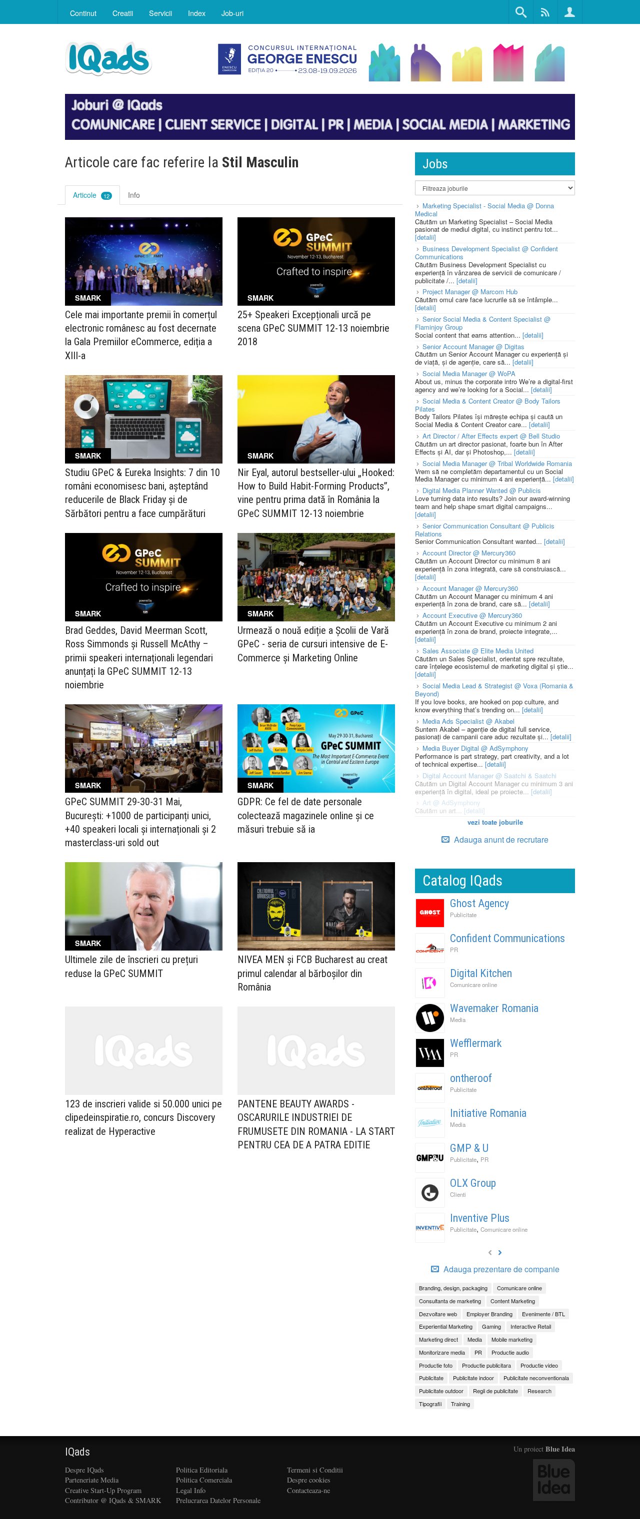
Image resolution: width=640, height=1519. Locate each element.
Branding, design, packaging (453, 1288)
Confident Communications (507, 938)
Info (134, 195)
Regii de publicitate (495, 1391)
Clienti (458, 1194)
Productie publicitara (486, 1365)
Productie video (539, 1365)
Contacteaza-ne (308, 1490)
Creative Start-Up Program (103, 1490)
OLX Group (473, 1183)
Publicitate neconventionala (536, 1378)
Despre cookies (308, 1480)
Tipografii (430, 1404)
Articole (91, 195)
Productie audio (510, 1352)
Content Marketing (512, 1301)
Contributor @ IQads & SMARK (113, 1500)
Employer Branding (489, 1314)
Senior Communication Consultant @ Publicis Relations (484, 529)
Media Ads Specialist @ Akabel (468, 721)
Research (540, 1391)
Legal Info (191, 1490)
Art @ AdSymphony (451, 802)
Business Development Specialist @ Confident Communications (486, 252)
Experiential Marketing (445, 1326)
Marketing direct (438, 1339)
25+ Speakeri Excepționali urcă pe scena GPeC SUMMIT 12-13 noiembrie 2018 (314, 328)
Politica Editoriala (202, 1470)
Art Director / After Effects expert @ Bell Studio (491, 436)
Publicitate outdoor (441, 1391)
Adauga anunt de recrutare (500, 839)
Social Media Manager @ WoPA (469, 373)
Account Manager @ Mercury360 (470, 588)
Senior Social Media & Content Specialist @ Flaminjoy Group (482, 323)
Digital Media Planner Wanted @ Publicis (481, 490)
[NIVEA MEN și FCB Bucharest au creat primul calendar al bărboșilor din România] (316, 906)
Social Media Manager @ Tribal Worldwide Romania (497, 463)
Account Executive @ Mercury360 (472, 615)
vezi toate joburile (495, 822)
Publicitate (463, 915)
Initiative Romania (488, 1113)
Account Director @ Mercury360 (469, 552)
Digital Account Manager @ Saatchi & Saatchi (489, 775)
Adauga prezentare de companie (501, 1269)
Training (460, 1404)
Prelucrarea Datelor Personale (218, 1500)
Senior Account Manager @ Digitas (473, 346)
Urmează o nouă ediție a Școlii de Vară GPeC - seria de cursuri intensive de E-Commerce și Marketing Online (313, 643)
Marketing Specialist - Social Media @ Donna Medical (484, 209)
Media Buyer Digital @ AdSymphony (475, 748)
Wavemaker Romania (494, 1008)
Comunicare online (473, 985)
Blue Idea (560, 1449)
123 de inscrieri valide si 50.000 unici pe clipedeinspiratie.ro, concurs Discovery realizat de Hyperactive (143, 1117)
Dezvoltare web (438, 1314)
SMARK (88, 298)
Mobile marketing (512, 1339)
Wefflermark (476, 1043)
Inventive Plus (480, 1218)
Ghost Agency (479, 903)
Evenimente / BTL (543, 1314)
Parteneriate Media (91, 1480)
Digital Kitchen (481, 973)
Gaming (491, 1326)
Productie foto (435, 1365)
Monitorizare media (442, 1352)
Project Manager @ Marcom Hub (470, 291)
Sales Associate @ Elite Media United (478, 650)
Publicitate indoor (473, 1378)
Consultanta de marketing (450, 1301)
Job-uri (233, 12)
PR (454, 950)
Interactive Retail (530, 1326)
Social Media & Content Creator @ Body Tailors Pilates (487, 405)
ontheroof (471, 1078)
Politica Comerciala (204, 1480)
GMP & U (469, 1148)
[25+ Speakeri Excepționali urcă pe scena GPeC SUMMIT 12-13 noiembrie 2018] (316, 261)
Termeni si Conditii (315, 1470)
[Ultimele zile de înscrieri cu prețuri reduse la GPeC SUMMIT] (143, 906)
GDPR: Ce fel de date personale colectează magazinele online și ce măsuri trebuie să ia (306, 815)
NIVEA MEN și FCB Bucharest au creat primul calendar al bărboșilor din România (313, 973)
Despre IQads (84, 1470)
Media (458, 1019)
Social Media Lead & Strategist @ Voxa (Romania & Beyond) (494, 689)
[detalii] (425, 237)
